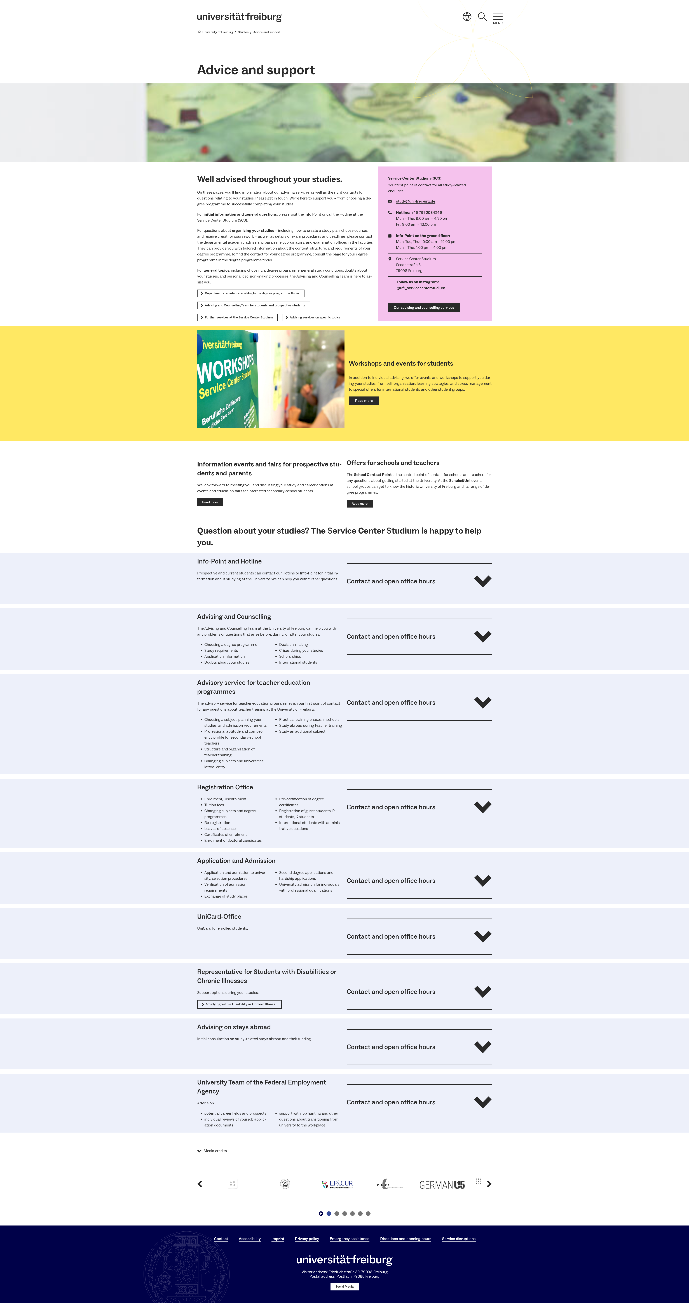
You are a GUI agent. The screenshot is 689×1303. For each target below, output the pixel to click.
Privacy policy (307, 1238)
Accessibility (250, 1238)
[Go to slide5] (360, 1213)
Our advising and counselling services (424, 307)
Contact (221, 1238)
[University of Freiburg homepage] (239, 17)
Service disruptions (459, 1238)
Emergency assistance (349, 1238)
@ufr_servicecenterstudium (421, 287)
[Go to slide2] (337, 1213)
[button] (419, 581)
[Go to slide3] (344, 1213)
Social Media (345, 1287)
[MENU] (498, 17)
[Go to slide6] (368, 1213)
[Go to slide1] (329, 1213)
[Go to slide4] (352, 1213)
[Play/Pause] (321, 1213)
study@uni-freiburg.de (415, 201)
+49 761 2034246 (426, 212)
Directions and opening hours (405, 1238)
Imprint (277, 1238)
